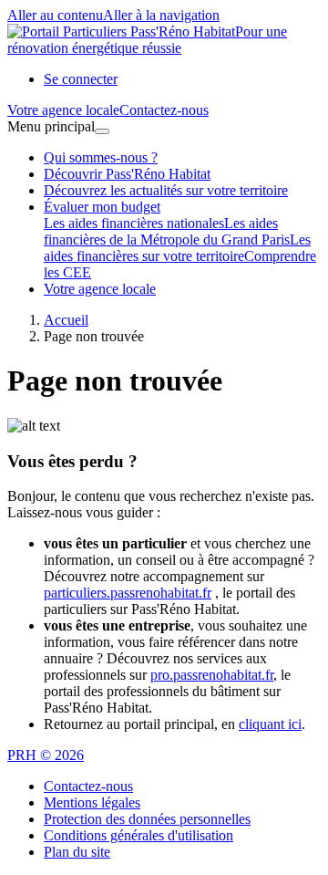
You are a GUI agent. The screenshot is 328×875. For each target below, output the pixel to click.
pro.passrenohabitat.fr (211, 674)
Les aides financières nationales (134, 223)
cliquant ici (270, 724)
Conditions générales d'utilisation (138, 835)
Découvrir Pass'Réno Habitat (127, 174)
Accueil (66, 320)
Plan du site (77, 851)
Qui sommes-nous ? (101, 157)
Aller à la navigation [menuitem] (161, 15)
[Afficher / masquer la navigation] (102, 131)
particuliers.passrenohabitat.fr (127, 592)
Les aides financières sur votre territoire (177, 248)
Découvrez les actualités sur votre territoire (166, 190)
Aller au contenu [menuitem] (55, 15)
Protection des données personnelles (147, 819)
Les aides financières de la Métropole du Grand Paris (167, 231)
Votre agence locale (100, 289)
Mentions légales (92, 802)
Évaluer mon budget (102, 206)
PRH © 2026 (45, 755)
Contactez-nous (88, 786)
